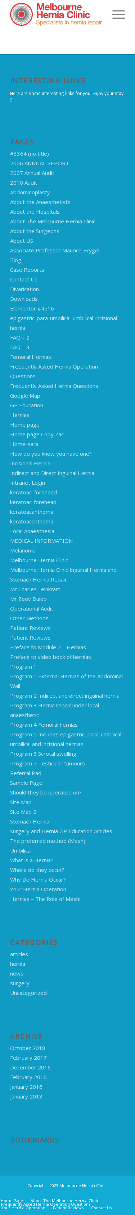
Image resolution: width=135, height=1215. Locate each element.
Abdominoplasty (30, 192)
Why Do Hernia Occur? (38, 879)
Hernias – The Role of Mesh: (45, 898)
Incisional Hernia (30, 463)
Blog (15, 260)
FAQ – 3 (20, 347)
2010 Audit (23, 182)
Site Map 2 (23, 811)
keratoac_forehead (33, 492)
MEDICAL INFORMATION (41, 540)
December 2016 (30, 1067)
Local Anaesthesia (32, 531)
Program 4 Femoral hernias (44, 724)
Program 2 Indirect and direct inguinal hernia (65, 695)
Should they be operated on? (46, 792)
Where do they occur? (37, 869)
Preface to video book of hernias (50, 656)
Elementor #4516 (32, 308)
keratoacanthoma (31, 511)
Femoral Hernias (30, 356)
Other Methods (29, 618)
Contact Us (23, 279)
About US (21, 240)
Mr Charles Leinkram (35, 589)
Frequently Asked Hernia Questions (54, 385)
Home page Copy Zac (37, 434)
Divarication (24, 289)
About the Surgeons (34, 230)
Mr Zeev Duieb (28, 598)
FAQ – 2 (20, 337)
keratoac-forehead (33, 502)
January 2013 (26, 1096)
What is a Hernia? (31, 860)
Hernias (20, 414)
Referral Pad (25, 773)
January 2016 (26, 1086)
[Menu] (115, 14)
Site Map (21, 802)
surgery (20, 983)
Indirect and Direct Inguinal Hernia (52, 472)
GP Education (26, 405)
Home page (25, 424)
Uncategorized (28, 992)
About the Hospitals (35, 211)
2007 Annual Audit (32, 172)
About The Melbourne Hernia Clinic (52, 221)
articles (19, 954)
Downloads (24, 298)
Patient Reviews (30, 627)
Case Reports (27, 269)
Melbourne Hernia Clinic (39, 560)
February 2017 (28, 1057)
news (16, 973)
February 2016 (28, 1077)
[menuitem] (115, 14)
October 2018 (27, 1048)
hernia (17, 963)
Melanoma (23, 550)
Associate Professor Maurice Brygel (54, 250)
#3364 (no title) (29, 153)
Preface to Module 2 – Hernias (48, 647)
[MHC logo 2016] (56, 14)
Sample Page (26, 782)
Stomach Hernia (29, 821)
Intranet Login (27, 482)
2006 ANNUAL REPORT (39, 163)
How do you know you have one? (51, 453)
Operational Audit (31, 608)
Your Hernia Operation (38, 889)
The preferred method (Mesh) (47, 840)
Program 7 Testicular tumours (47, 763)
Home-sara (24, 443)
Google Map (25, 395)
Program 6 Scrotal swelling (43, 753)
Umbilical (21, 850)
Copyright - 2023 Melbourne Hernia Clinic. (67, 1185)
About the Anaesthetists (40, 201)
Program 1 (23, 666)
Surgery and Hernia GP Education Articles (61, 831)
